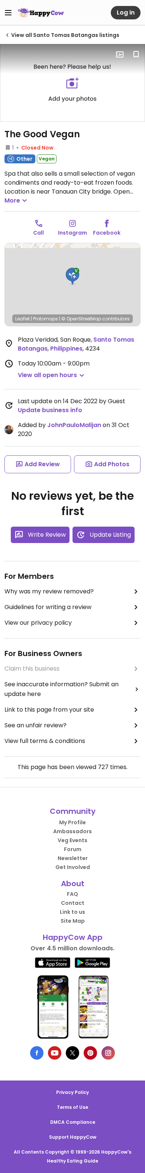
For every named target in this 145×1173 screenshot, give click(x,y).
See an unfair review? (35, 725)
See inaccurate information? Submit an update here (61, 689)
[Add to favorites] (136, 54)
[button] (72, 276)
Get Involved (72, 867)
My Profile (72, 822)
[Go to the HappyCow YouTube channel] (54, 1053)
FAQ (72, 894)
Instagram (72, 232)
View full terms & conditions (44, 741)
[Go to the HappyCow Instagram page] (108, 1053)
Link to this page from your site (49, 709)
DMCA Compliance (72, 1122)
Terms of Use (72, 1107)
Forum (72, 849)
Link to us (72, 912)
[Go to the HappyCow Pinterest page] (90, 1053)
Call (38, 232)
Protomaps (45, 319)
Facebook (106, 232)
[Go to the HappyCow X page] (72, 1053)
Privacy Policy (72, 1092)
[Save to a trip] (119, 54)
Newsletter (73, 858)
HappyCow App (73, 937)
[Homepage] (41, 12)
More (12, 200)
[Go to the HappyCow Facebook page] (37, 1053)
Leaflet (22, 319)
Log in (126, 12)
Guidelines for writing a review (47, 607)
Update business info (50, 410)
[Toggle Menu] (8, 12)
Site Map (73, 921)
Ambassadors (72, 831)
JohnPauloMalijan (74, 425)
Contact (72, 903)
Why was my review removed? (49, 591)
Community (73, 811)
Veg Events (72, 840)
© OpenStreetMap (81, 319)
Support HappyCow (72, 1137)
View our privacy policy (38, 622)
